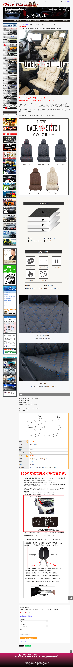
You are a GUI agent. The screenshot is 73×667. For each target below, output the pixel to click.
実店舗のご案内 (7, 300)
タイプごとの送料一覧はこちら (26, 616)
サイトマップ (7, 305)
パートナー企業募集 (8, 302)
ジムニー (26, 24)
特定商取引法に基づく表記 (9, 296)
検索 (16, 114)
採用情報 (6, 303)
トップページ (21, 24)
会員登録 (68, 1)
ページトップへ (71, 651)
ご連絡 (6, 345)
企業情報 (6, 294)
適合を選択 (23, 619)
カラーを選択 (23, 624)
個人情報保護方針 (8, 298)
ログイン (64, 1)
